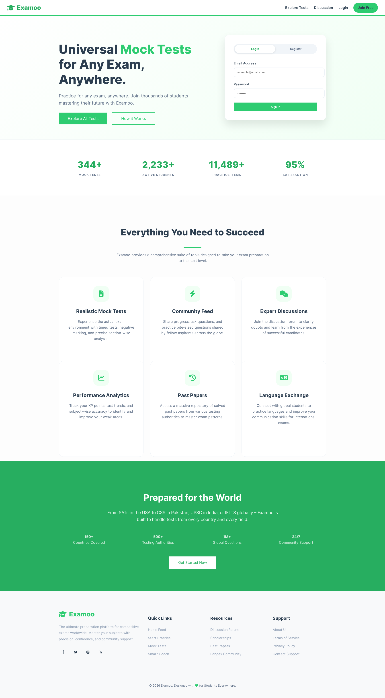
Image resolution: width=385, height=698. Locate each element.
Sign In (275, 107)
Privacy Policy (284, 646)
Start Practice (159, 638)
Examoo (29, 7)
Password (241, 84)
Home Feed (157, 630)
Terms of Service (286, 638)
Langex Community (225, 654)
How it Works (133, 118)
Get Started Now (192, 562)
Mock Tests (157, 646)
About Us (280, 630)
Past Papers (220, 646)
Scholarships (220, 638)
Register (295, 49)
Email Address (245, 63)
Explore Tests (297, 7)
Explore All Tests (83, 118)
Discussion (323, 7)
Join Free (365, 7)
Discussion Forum (224, 630)
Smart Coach (158, 654)
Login (343, 7)
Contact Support (286, 654)
